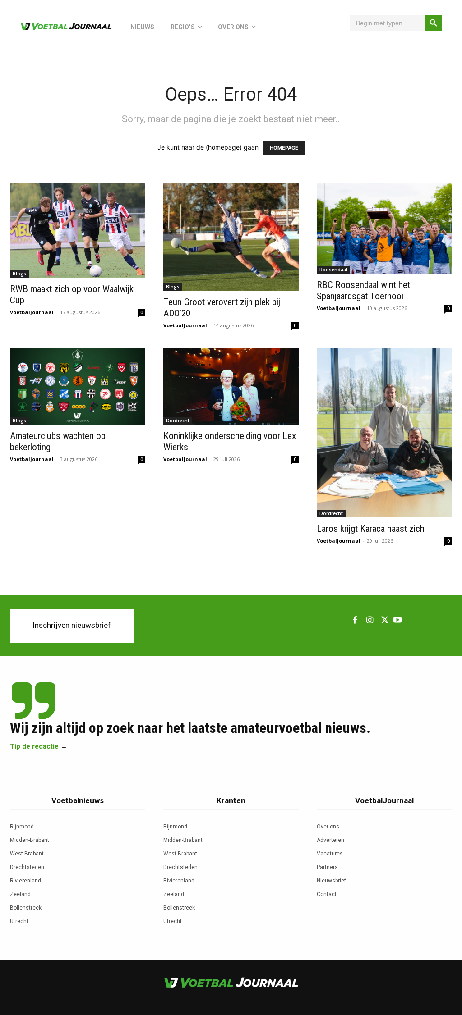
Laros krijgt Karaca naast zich (371, 528)
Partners (327, 867)
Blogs (19, 273)
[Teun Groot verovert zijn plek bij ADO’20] (231, 237)
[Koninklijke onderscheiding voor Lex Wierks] (231, 386)
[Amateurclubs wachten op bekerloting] (77, 386)
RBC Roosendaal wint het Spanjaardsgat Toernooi (363, 290)
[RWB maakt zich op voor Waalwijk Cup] (77, 230)
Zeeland (20, 894)
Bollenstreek (26, 908)
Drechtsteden (27, 867)
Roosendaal (333, 269)
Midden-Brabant (29, 840)
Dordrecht (177, 420)
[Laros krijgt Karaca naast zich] (384, 432)
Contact (327, 894)
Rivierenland (25, 881)
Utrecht (19, 921)
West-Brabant (27, 853)
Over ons (328, 826)
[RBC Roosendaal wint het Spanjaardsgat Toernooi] (384, 228)
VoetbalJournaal (32, 312)
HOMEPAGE (284, 148)
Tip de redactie (34, 746)
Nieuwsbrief (331, 881)
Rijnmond (22, 826)
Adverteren (330, 840)
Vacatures (330, 853)
